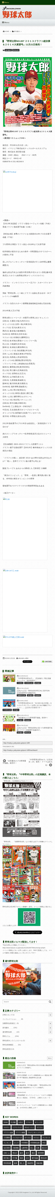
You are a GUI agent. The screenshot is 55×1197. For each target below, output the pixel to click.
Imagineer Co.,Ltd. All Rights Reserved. (35, 1192)
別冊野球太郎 (21, 695)
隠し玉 (22, 1163)
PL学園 (13, 1122)
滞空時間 (41, 1153)
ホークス (28, 1138)
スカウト (7, 1127)
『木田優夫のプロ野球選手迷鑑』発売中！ (32, 718)
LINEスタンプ (7, 1015)
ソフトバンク (17, 1127)
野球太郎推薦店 (8, 1045)
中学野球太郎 (29, 683)
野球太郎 (16, 50)
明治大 (15, 1153)
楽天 (27, 1153)
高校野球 (37, 695)
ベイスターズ (17, 1138)
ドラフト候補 (20, 1132)
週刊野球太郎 (7, 1032)
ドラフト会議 (8, 1132)
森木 (21, 1153)
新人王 (44, 1148)
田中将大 (7, 1158)
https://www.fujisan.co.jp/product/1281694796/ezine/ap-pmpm (24, 948)
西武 (21, 1158)
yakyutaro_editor (23, 658)
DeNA (6, 1122)
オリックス (38, 1122)
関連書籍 (27, 720)
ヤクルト (37, 1138)
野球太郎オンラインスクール (13, 1040)
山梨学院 (24, 1148)
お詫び (20, 1122)
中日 (44, 1143)
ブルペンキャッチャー (35, 1132)
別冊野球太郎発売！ (9, 1023)
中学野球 (20, 683)
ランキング (7, 1143)
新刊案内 (8, 50)
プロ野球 (7, 1138)
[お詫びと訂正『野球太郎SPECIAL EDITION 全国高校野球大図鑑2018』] (9, 694)
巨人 (32, 1148)
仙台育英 (7, 1148)
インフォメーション (9, 1019)
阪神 (15, 1163)
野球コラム (6, 1036)
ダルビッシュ (29, 1127)
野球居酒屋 (7, 1163)
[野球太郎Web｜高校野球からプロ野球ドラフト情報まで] (17, 10)
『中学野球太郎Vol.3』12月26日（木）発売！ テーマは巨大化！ (40, 762)
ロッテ (16, 1143)
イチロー (29, 1122)
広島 (37, 1148)
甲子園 (15, 1158)
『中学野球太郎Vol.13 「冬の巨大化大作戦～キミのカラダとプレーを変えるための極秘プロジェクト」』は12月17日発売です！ (34, 705)
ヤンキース (46, 1138)
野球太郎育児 (7, 1049)
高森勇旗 (39, 1163)
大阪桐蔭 (16, 1148)
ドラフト (40, 1127)
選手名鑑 (35, 1158)
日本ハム (7, 1153)
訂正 (27, 1158)
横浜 (33, 1153)
